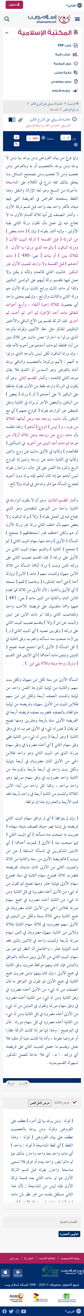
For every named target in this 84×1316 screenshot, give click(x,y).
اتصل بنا (28, 1258)
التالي (12, 1084)
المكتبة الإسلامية (45, 32)
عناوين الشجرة (69, 1234)
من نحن (14, 1258)
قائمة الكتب (62, 72)
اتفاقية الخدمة (47, 1258)
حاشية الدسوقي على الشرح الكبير (46, 104)
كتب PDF (64, 45)
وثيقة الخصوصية (70, 1258)
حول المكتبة (62, 63)
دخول (13, 4)
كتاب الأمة (62, 54)
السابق (22, 1084)
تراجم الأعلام (61, 90)
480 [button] (35, 138)
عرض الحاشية (62, 1102)
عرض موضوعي (61, 81)
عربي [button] (72, 5)
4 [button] (68, 138)
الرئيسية (71, 104)
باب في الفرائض (71, 110)
